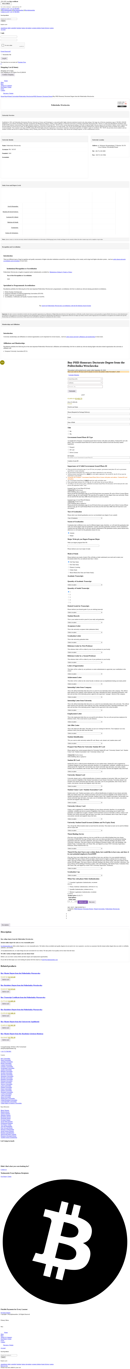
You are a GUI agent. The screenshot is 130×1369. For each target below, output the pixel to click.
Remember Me (6, 54)
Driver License (74, 452)
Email (69, 417)
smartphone (4, 28)
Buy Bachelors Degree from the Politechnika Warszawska (21, 1009)
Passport (72, 447)
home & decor (45, 28)
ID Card (72, 450)
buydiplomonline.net (7, 946)
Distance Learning (75, 567)
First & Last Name (73, 407)
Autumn (72, 533)
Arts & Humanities (13, 206)
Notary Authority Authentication (84, 886)
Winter (71, 535)
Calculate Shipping (73, 375)
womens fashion (36, 28)
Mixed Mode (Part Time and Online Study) (82, 572)
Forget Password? (6, 51)
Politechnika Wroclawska (26, 96)
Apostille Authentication (81, 889)
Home (2, 96)
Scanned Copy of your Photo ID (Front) (79, 488)
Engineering (14, 227)
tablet (9, 28)
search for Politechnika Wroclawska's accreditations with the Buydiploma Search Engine (66, 305)
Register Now (22, 62)
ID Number (71, 456)
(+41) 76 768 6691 (6, 1051)
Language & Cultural (12, 217)
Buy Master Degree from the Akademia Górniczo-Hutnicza (22, 1034)
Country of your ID (73, 461)
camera (52, 28)
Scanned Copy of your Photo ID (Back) (79, 500)
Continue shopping (8, 74)
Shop (6, 96)
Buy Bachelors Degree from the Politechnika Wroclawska (21, 985)
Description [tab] (5, 925)
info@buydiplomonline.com (50, 959)
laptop (23, 28)
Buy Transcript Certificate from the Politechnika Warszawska (23, 997)
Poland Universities (13, 96)
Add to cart (82, 902)
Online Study (73, 570)
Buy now (92, 902)
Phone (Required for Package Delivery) (79, 412)
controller (13, 28)
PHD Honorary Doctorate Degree (43, 96)
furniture (19, 28)
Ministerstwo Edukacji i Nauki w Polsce (61, 272)
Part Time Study (74, 564)
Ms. (71, 434)
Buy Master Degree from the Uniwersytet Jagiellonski (20, 1022)
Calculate (72, 391)
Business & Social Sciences (10, 211)
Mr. (71, 431)
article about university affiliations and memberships (80, 336)
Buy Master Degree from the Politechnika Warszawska (20, 973)
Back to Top (4, 1366)
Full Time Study (74, 562)
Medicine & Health (12, 222)
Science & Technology (11, 233)
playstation (28, 28)
